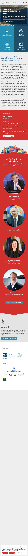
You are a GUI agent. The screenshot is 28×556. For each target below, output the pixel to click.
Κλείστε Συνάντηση (9, 136)
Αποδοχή (5, 552)
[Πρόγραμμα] (7, 43)
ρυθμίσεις (16, 550)
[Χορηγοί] (7, 30)
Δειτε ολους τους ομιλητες (14, 302)
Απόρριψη (11, 552)
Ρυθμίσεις (18, 552)
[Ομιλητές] (21, 30)
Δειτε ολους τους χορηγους (9, 338)
